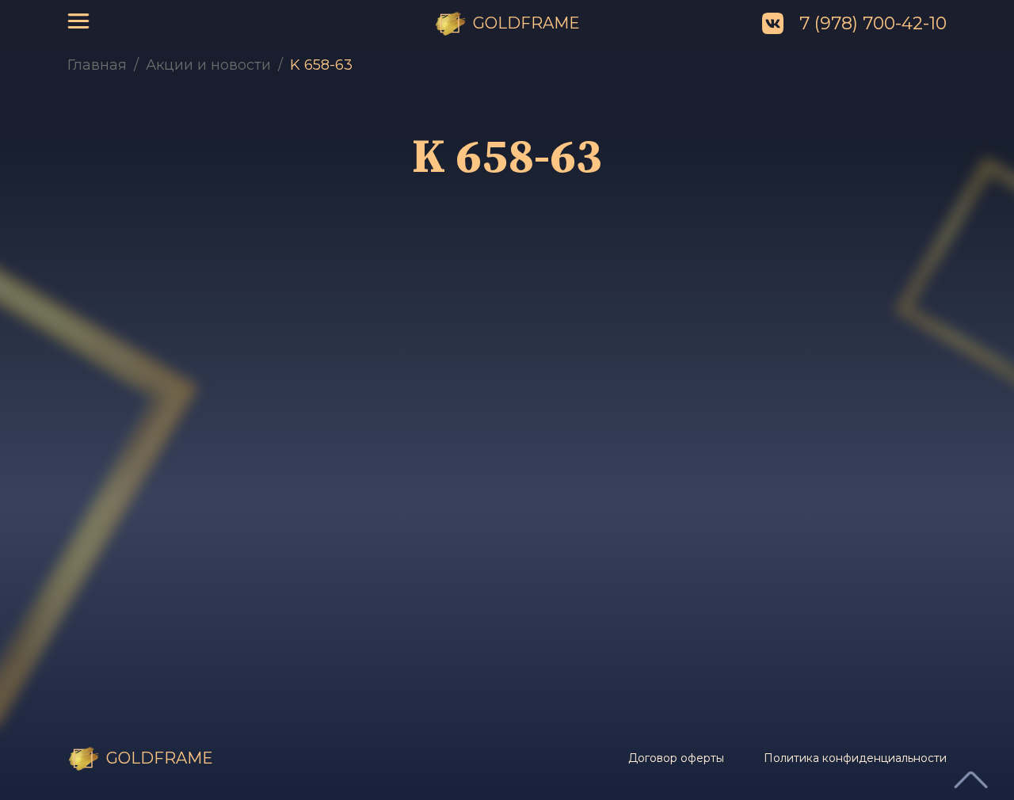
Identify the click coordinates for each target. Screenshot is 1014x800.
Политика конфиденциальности (855, 758)
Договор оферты (676, 758)
